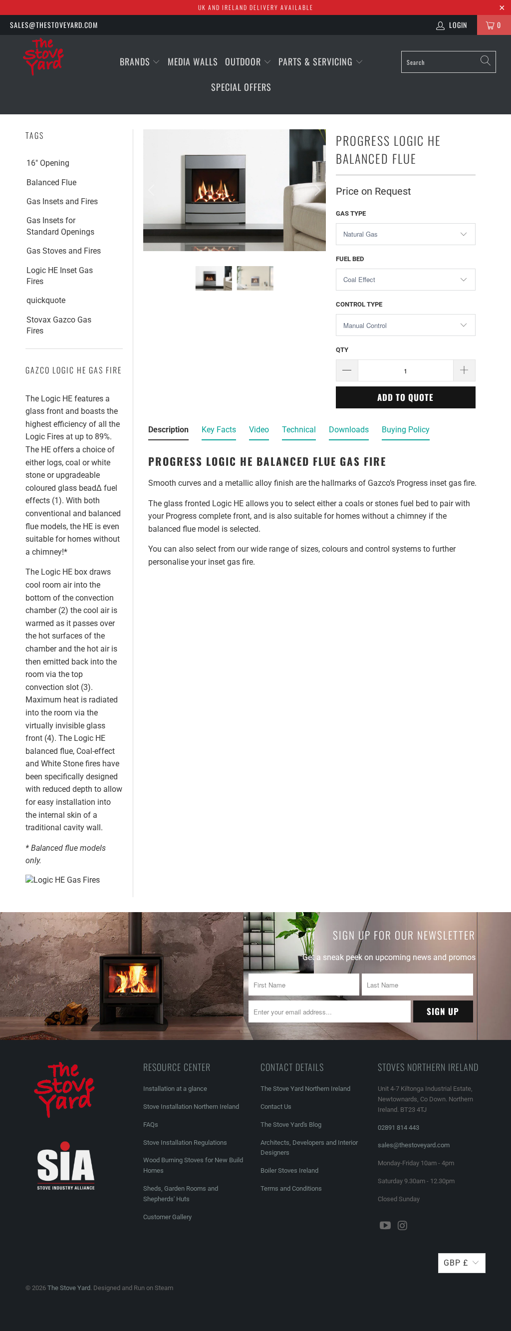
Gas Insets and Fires (62, 201)
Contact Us (275, 1106)
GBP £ (456, 1263)
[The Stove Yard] (46, 60)
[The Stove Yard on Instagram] (402, 1226)
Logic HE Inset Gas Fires (59, 276)
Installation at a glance (175, 1088)
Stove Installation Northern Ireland (191, 1106)
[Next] (316, 190)
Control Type (359, 304)
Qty (342, 349)
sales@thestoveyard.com (54, 24)
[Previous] (153, 190)
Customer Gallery (167, 1217)
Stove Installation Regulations (185, 1142)
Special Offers (241, 86)
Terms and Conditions (291, 1188)
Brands (135, 61)
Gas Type (351, 213)
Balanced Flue (51, 182)
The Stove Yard (68, 1288)
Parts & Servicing (316, 61)
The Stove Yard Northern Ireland (305, 1088)
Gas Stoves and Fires (63, 251)
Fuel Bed (350, 259)
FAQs (150, 1124)
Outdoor (243, 61)
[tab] (168, 431)
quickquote (45, 300)
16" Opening (47, 163)
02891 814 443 (398, 1127)
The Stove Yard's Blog (290, 1124)
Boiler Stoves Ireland (289, 1170)
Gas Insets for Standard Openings (60, 226)
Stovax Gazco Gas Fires (58, 325)
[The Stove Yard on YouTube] (385, 1226)
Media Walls (193, 61)
